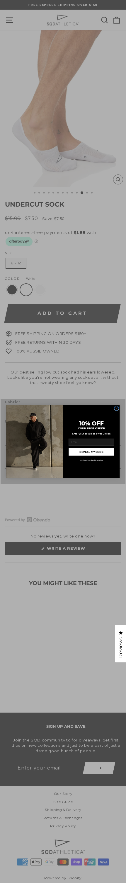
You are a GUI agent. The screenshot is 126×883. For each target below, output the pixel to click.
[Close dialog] (116, 408)
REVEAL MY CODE (91, 452)
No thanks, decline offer (91, 460)
